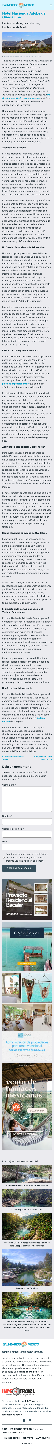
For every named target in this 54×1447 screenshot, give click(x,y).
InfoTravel (30, 1401)
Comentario (9, 784)
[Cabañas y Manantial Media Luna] (27, 1198)
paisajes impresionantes (15, 383)
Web (4, 841)
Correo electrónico (13, 828)
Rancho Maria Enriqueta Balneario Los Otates (27, 1185)
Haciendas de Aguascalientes (20, 23)
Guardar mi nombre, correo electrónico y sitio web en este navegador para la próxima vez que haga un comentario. (27, 857)
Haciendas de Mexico (15, 27)
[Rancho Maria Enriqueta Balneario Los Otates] (27, 1174)
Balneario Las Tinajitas (27, 1288)
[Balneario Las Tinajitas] (27, 1268)
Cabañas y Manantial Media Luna (27, 1209)
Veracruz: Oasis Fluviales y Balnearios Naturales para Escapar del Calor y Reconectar (27, 1244)
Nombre (7, 816)
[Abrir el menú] (50, 5)
